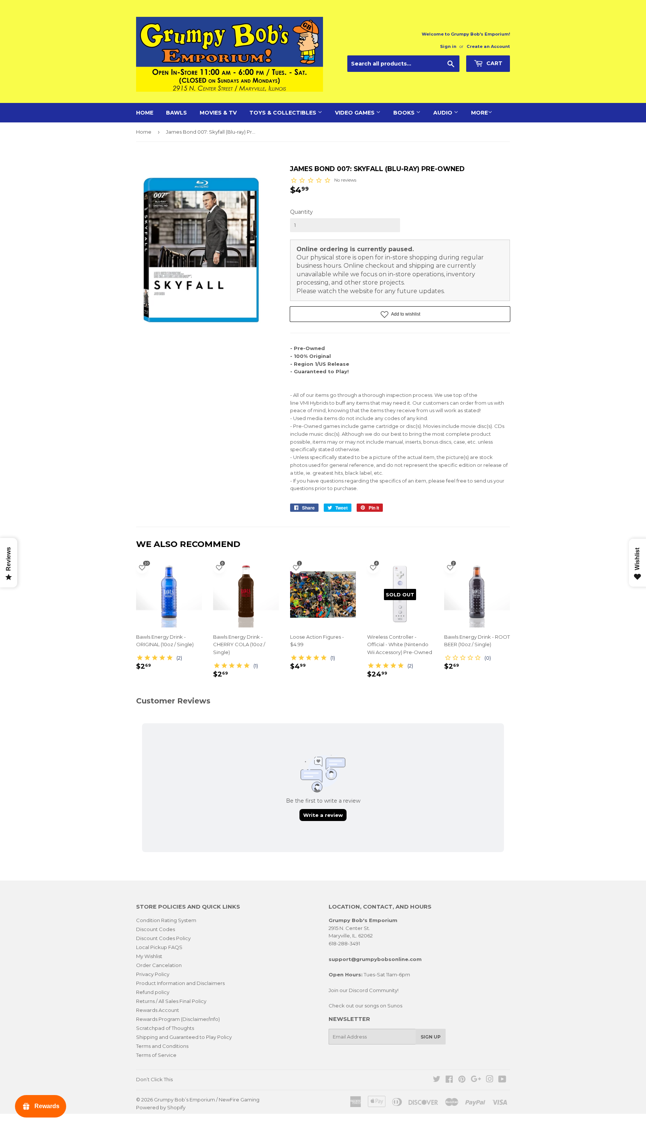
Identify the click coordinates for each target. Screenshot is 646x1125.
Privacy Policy (152, 974)
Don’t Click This (154, 1079)
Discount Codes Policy (163, 938)
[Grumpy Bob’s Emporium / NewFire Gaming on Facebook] (449, 1080)
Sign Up (431, 1037)
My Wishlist (149, 956)
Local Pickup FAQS (159, 947)
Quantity (301, 212)
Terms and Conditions (162, 1046)
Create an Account (488, 46)
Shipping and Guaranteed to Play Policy (184, 1037)
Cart (493, 63)
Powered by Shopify (160, 1107)
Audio (443, 112)
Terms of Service (156, 1055)
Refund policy (152, 992)
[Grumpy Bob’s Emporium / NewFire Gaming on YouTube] (502, 1080)
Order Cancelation (159, 965)
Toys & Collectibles (283, 112)
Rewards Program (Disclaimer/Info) (178, 1019)
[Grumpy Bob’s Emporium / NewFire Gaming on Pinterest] (462, 1080)
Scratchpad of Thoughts (165, 1028)
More (479, 112)
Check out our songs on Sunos (365, 1006)
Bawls (176, 112)
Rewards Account (157, 1010)
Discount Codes (155, 929)
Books (404, 112)
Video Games (355, 112)
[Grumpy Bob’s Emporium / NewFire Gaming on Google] (476, 1080)
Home (144, 112)
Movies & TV (218, 112)
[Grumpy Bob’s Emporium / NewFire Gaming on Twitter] (436, 1080)
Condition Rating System (166, 920)
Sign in (448, 46)
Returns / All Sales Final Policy (171, 1001)
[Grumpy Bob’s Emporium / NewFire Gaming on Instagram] (489, 1080)
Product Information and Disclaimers (180, 983)
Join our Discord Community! (364, 990)
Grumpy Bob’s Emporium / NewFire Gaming (206, 1100)
